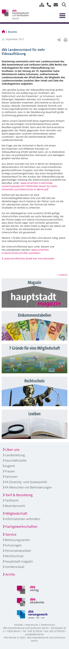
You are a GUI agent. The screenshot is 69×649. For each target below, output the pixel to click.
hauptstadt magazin (19, 561)
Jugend (10, 466)
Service (10, 534)
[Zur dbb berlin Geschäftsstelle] (47, 5)
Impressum (31, 624)
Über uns (12, 449)
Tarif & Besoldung (19, 495)
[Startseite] (3, 32)
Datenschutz (48, 624)
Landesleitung (15, 455)
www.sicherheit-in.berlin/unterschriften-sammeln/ (25, 251)
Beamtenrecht (15, 506)
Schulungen (13, 545)
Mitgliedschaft (16, 513)
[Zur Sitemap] (40, 5)
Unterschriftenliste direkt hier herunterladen (29, 258)
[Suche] (62, 5)
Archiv (10, 574)
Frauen (10, 471)
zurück (63, 275)
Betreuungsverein (17, 540)
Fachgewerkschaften (21, 526)
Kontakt (18, 624)
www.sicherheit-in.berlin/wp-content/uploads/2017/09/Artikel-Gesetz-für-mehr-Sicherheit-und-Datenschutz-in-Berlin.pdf (30, 186)
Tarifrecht (11, 500)
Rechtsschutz (14, 556)
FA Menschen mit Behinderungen (28, 487)
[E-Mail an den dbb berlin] (55, 5)
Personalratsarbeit (18, 551)
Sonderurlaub (14, 567)
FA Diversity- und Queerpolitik (26, 482)
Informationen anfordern (22, 519)
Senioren (11, 477)
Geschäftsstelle (15, 460)
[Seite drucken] (65, 40)
